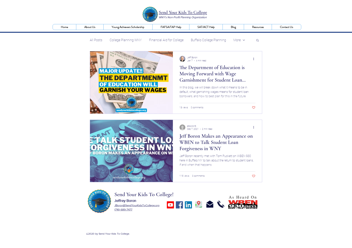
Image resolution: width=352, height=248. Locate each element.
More (237, 40)
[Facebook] (179, 204)
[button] (89, 27)
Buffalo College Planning (208, 40)
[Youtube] (170, 204)
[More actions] (255, 59)
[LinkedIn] (188, 204)
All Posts (96, 40)
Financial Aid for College (166, 40)
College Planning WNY (126, 40)
